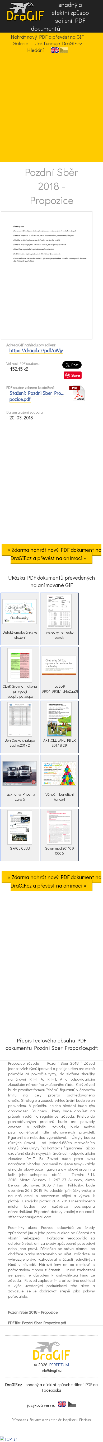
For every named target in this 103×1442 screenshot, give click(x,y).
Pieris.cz (85, 1419)
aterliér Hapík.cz (63, 1419)
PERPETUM (59, 1364)
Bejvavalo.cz (39, 1419)
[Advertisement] (51, 107)
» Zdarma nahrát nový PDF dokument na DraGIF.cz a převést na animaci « (54, 554)
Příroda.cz (19, 1419)
